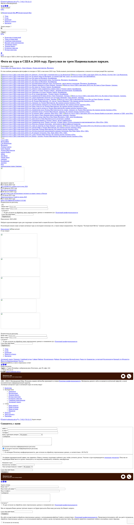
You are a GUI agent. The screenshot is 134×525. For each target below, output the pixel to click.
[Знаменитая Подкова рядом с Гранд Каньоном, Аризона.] (35, 96)
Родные (11, 50)
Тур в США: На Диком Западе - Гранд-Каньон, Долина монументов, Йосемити (27, 68)
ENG (2, 9)
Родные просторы (15, 397)
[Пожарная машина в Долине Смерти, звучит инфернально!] (36, 120)
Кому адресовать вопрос (10, 434)
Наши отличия (13, 407)
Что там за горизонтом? (9, 190)
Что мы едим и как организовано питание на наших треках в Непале (24, 193)
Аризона (4, 163)
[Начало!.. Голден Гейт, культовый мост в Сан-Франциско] (35, 74)
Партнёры (8, 416)
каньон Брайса (5, 152)
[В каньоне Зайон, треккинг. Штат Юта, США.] (32, 113)
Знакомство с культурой (95, 359)
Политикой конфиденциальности (67, 212)
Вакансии (12, 411)
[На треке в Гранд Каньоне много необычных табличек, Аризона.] (38, 115)
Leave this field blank (8, 214)
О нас (7, 18)
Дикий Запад (5, 157)
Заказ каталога (9, 414)
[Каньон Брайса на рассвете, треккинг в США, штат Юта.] (98, 113)
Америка (4, 159)
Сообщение (6, 436)
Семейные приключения (17, 400)
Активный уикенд (7, 359)
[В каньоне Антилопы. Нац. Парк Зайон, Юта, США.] (34, 133)
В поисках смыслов (15, 398)
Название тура (7, 463)
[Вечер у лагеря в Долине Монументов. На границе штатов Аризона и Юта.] (42, 136)
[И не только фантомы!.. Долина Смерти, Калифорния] (34, 94)
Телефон (5, 432)
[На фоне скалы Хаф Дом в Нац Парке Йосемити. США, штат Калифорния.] (41, 117)
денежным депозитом (111, 457)
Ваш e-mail (5, 208)
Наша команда (13, 405)
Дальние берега (14, 395)
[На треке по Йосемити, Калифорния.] (29, 78)
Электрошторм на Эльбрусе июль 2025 (14, 197)
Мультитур (125, 359)
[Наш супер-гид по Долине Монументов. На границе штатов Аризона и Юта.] (42, 106)
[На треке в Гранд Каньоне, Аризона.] (98, 96)
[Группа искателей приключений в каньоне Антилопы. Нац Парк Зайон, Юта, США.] (45, 131)
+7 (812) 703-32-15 (25, 1)
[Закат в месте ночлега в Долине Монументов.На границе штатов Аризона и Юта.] (44, 108)
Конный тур (117, 359)
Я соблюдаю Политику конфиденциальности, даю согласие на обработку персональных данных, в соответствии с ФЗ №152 (46, 452)
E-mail (5, 430)
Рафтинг (41, 359)
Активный (11, 44)
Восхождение (64, 359)
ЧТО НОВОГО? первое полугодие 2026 (14, 186)
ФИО (4, 428)
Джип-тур (83, 359)
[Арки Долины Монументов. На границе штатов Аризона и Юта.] (38, 134)
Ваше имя (5, 206)
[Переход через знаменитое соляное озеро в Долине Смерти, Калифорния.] (41, 89)
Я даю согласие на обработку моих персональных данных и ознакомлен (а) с (41, 212)
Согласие (5, 210)
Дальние (10, 46)
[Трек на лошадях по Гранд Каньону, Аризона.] (32, 126)
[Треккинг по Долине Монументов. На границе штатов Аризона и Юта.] (40, 103)
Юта (2, 164)
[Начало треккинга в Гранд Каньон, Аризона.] (31, 85)
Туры (6, 16)
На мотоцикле (48, 359)
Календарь (13, 37)
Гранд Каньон (5, 148)
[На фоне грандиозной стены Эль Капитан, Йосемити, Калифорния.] (39, 80)
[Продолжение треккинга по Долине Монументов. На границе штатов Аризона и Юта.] (45, 104)
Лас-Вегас (4, 156)
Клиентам (8, 19)
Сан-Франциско (6, 143)
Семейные (13, 41)
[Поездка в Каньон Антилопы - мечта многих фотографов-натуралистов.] (41, 124)
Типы (11, 39)
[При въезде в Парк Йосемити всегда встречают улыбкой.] (35, 119)
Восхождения (13, 393)
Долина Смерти (6, 147)
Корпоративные (12, 361)
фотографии (5, 141)
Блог (2, 55)
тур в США (4, 140)
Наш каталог (5, 229)
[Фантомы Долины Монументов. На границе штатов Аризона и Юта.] (39, 129)
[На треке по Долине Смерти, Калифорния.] (31, 87)
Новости (7, 412)
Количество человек (9, 465)
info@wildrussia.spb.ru (9, 1)
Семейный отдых (26, 359)
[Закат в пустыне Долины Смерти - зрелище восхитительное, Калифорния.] (41, 90)
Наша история (13, 409)
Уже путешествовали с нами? (12, 467)
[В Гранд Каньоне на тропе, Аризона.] (29, 99)
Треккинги (12, 391)
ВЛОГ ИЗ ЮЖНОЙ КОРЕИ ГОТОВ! (13, 200)
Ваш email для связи (8, 489)
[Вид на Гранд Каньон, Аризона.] (83, 99)
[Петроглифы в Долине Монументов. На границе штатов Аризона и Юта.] (41, 127)
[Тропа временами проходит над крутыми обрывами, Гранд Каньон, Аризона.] (42, 97)
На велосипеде (108, 359)
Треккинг (17, 359)
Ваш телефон (5, 491)
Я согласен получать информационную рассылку (18, 446)
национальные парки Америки (11, 166)
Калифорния (5, 161)
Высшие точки (14, 43)
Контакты (8, 23)
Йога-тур (4, 361)
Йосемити (4, 145)
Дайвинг (57, 359)
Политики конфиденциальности (70, 381)
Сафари (34, 359)
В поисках (11, 48)
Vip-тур (20, 361)
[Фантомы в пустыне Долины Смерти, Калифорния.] (34, 92)
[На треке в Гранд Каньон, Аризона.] (90, 85)
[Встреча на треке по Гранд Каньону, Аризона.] (94, 126)
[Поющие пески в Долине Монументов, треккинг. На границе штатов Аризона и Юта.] (45, 111)
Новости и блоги (10, 21)
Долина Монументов (8, 150)
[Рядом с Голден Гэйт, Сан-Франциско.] (99, 74)
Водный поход (74, 359)
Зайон (3, 154)
